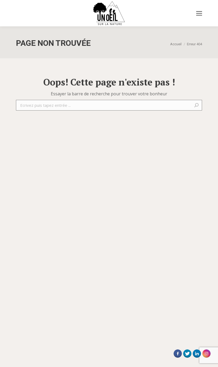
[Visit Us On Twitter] (187, 357)
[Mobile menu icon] (199, 13)
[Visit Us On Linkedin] (197, 357)
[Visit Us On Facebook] (177, 357)
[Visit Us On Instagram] (206, 357)
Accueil (176, 44)
